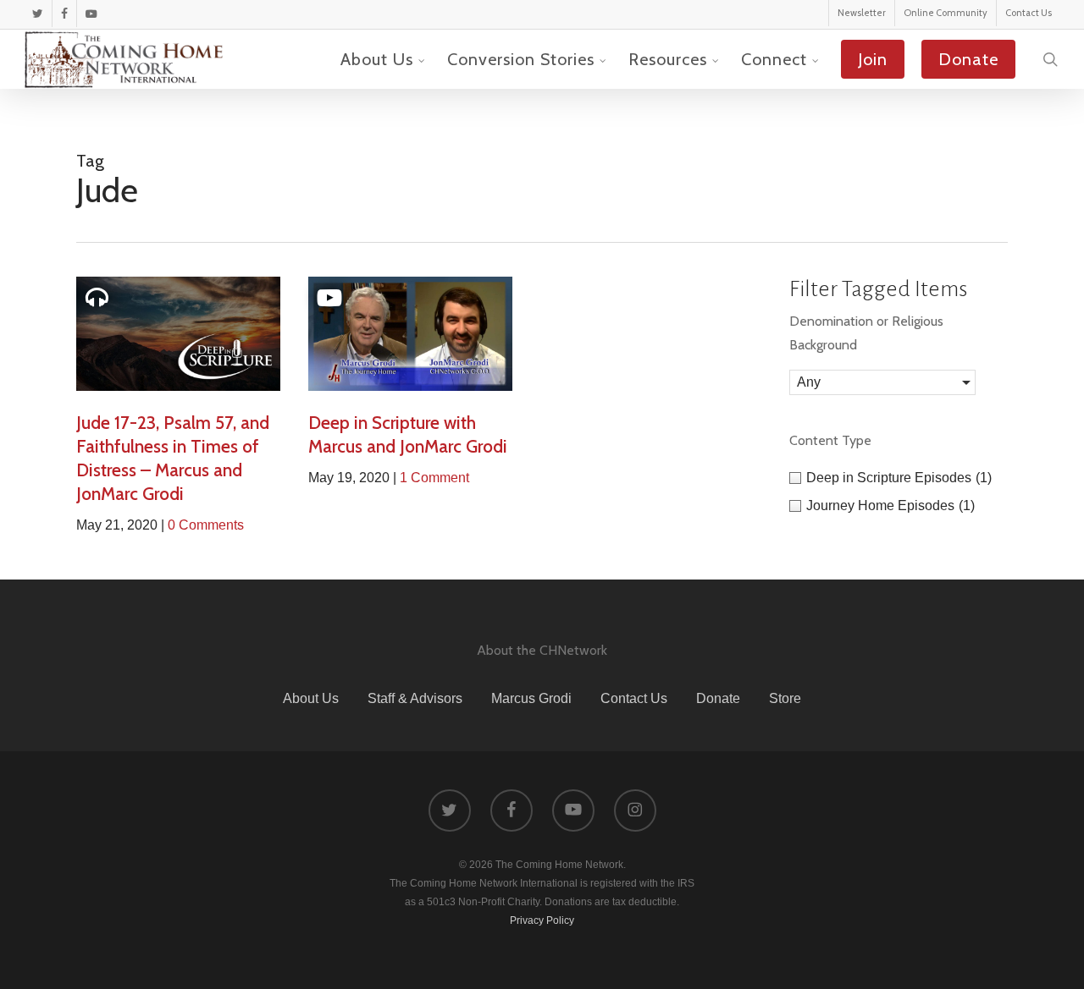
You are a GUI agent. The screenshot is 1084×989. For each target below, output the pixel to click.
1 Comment (434, 477)
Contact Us (633, 698)
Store (785, 698)
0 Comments (206, 525)
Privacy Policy (542, 920)
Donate (718, 698)
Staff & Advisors (415, 698)
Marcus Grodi (531, 698)
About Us (311, 698)
